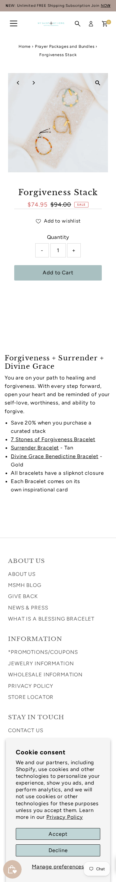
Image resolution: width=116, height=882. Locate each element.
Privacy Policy (64, 817)
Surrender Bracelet (35, 448)
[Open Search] (77, 24)
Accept (58, 834)
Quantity (58, 237)
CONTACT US (25, 730)
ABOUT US (22, 574)
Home (25, 46)
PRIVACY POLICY (30, 686)
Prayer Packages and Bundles (65, 46)
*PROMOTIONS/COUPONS (43, 652)
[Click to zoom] (98, 83)
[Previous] (18, 83)
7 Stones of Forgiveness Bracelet (53, 439)
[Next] (33, 83)
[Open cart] (104, 24)
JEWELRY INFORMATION (41, 663)
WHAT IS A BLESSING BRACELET (51, 619)
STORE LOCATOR (31, 697)
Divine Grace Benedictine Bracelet (54, 456)
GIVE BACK (23, 596)
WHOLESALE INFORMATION (45, 674)
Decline (58, 850)
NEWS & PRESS (28, 608)
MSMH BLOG (24, 585)
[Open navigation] (13, 23)
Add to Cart (58, 272)
